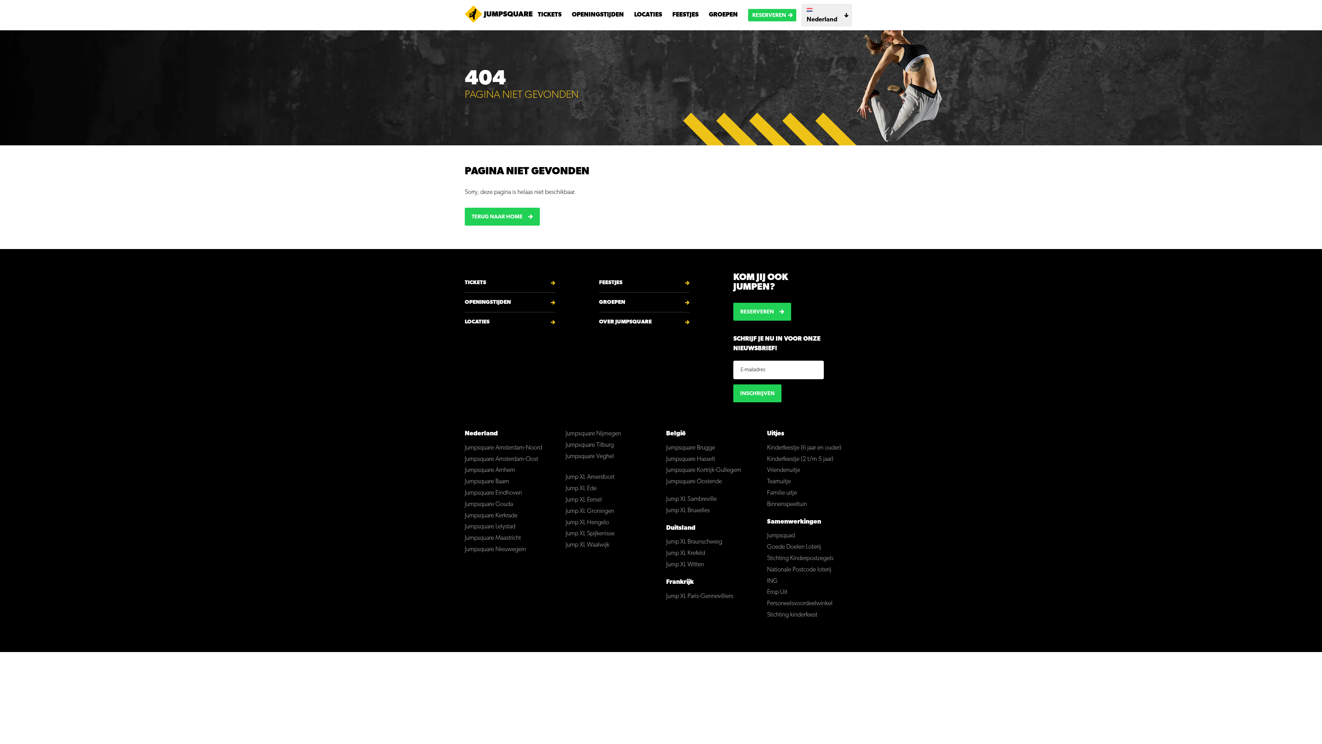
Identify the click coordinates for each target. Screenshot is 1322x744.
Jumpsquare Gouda (489, 505)
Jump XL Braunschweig (694, 542)
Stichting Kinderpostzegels (800, 559)
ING (772, 581)
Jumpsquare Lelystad (490, 527)
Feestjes (685, 15)
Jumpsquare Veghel (590, 457)
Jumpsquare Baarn (487, 482)
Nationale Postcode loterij (799, 570)
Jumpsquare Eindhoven (493, 493)
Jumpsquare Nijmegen (593, 434)
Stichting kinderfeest (792, 615)
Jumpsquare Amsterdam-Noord (503, 448)
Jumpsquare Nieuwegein (495, 550)
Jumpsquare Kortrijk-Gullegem (703, 470)
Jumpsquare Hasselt (690, 459)
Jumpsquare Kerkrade (491, 516)
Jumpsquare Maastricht (493, 538)
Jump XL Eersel (584, 500)
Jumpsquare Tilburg (590, 445)
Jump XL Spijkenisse (590, 534)
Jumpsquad (781, 536)
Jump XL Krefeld (685, 553)
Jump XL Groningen (590, 511)
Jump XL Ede (581, 489)
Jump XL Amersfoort (590, 477)
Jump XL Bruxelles (688, 511)
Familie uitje (782, 493)
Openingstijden (598, 15)
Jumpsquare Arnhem (490, 470)
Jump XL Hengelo (587, 523)
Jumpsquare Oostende (694, 482)
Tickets (550, 15)
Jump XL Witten (685, 565)
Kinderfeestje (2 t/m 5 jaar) (800, 459)
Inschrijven (757, 393)
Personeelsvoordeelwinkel (799, 604)
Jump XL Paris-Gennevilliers (699, 596)
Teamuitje (779, 482)
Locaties (648, 15)
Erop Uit (777, 592)
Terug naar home (497, 217)
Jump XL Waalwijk (587, 545)
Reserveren (769, 15)
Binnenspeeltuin (787, 505)
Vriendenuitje (783, 470)
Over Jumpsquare (625, 322)
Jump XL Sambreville (691, 499)
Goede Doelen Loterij (794, 547)
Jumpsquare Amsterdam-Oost (501, 459)
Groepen (723, 15)
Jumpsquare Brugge (690, 448)
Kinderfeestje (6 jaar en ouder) (804, 448)
